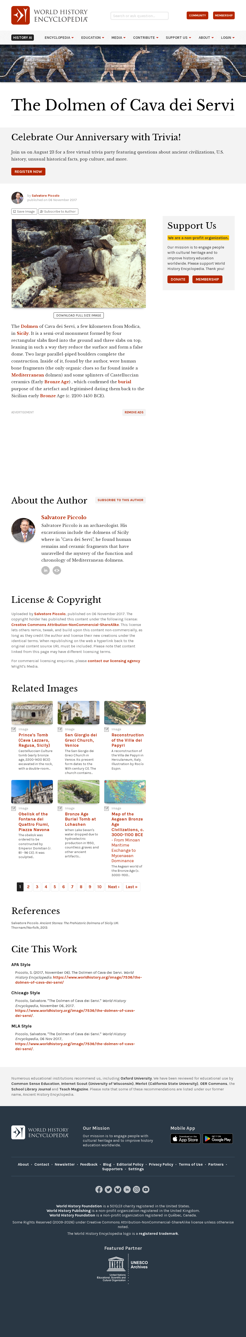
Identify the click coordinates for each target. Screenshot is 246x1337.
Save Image (23, 211)
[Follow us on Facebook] (99, 1191)
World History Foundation (79, 1206)
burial (124, 381)
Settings (136, 1169)
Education (91, 37)
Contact (41, 1164)
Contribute (144, 37)
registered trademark (158, 1233)
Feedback (89, 1164)
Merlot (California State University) (166, 1083)
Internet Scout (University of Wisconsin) (97, 1083)
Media (116, 37)
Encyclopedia (57, 37)
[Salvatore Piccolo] (45, 570)
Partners (216, 1164)
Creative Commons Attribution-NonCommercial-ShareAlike (65, 624)
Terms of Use (191, 1164)
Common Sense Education (35, 1083)
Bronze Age (56, 381)
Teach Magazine (73, 1089)
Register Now (28, 171)
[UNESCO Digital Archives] (123, 1268)
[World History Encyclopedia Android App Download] (218, 1139)
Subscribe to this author (120, 500)
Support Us (177, 37)
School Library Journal (31, 1089)
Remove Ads (134, 412)
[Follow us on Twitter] (109, 1191)
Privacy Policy (161, 1164)
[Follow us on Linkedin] (127, 1191)
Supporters (112, 1169)
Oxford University (136, 1078)
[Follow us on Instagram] (137, 1191)
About (204, 37)
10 (100, 886)
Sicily (23, 333)
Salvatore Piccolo (45, 196)
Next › (113, 886)
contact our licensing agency (114, 660)
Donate (178, 279)
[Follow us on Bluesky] (118, 1191)
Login (226, 37)
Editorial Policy (130, 1164)
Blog (107, 1164)
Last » (132, 886)
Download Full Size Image (78, 315)
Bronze (48, 395)
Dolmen (29, 326)
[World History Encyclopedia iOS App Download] (185, 1139)
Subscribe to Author (58, 211)
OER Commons (213, 1083)
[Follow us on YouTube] (146, 1191)
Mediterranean (27, 375)
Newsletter (65, 1164)
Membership (207, 279)
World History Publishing (69, 1210)
